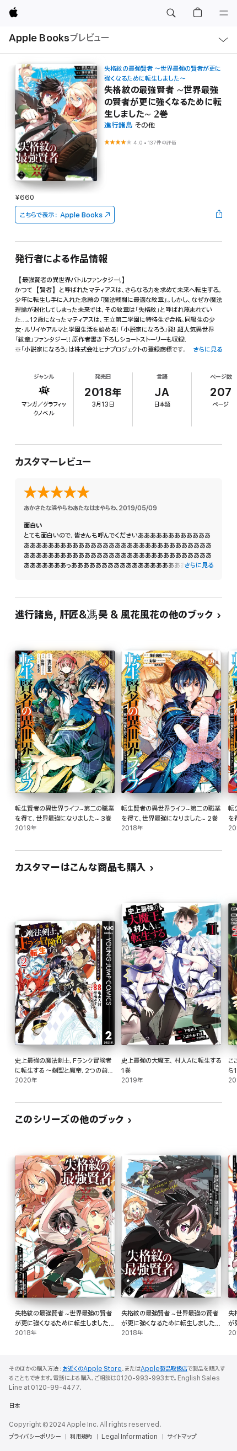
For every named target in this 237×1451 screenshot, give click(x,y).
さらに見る (207, 349)
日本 (14, 1406)
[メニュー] (224, 13)
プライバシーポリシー (35, 1437)
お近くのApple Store (92, 1369)
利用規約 (81, 1437)
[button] (171, 13)
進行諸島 (118, 125)
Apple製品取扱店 (164, 1369)
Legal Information (129, 1437)
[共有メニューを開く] (219, 214)
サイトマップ (181, 1437)
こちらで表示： (61, 215)
